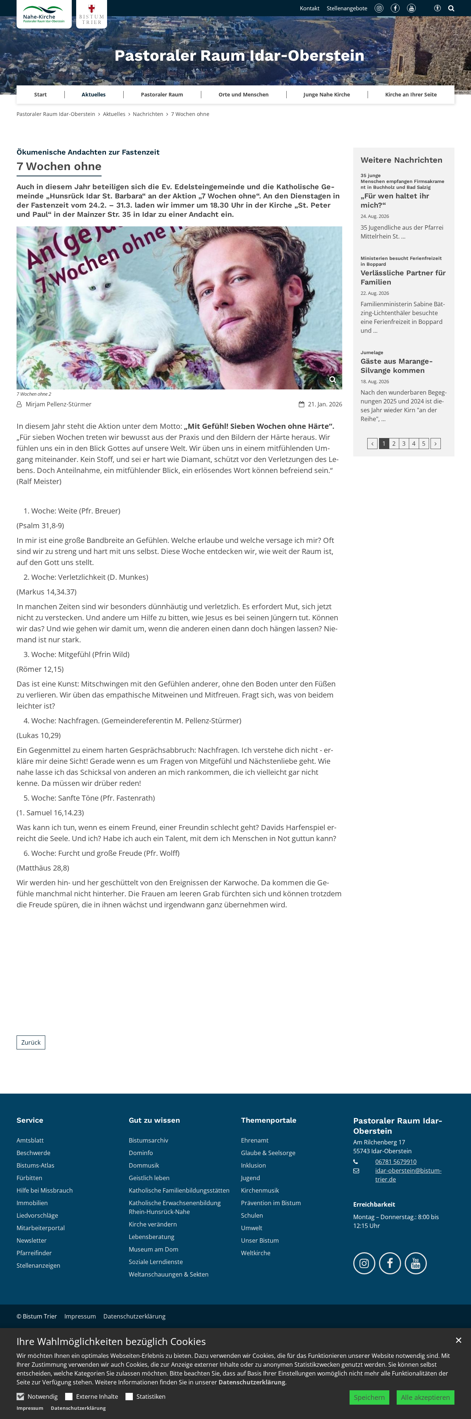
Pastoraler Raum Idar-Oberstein (56, 113)
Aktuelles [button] (94, 94)
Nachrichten (148, 113)
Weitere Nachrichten (402, 160)
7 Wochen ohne (190, 113)
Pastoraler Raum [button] (162, 94)
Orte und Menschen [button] (244, 94)
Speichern (369, 1397)
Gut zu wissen (154, 1120)
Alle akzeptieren (425, 1397)
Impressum (30, 1408)
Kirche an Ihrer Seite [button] (411, 94)
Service (30, 1120)
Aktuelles (114, 113)
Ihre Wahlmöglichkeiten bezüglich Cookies (111, 1341)
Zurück (30, 1042)
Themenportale (269, 1120)
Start (40, 94)
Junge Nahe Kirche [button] (327, 94)
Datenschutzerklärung (252, 1382)
